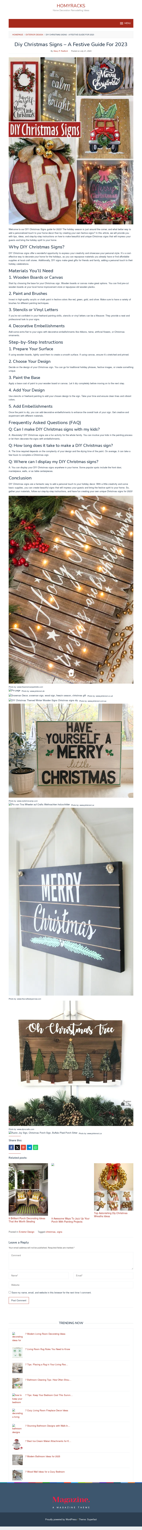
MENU (128, 23)
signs (59, 1231)
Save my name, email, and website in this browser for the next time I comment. (51, 1292)
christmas (51, 1231)
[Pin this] (23, 1147)
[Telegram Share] (29, 1147)
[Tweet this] (17, 1147)
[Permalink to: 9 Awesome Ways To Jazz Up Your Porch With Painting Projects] (71, 1189)
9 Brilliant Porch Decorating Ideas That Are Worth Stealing (27, 1219)
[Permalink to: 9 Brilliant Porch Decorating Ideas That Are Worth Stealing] (28, 1189)
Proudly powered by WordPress (61, 1519)
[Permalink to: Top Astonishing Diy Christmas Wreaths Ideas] (113, 1187)
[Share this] (11, 1147)
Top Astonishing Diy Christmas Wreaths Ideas (110, 1214)
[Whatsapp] (35, 1147)
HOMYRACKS (71, 6)
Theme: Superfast (88, 1519)
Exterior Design (26, 1231)
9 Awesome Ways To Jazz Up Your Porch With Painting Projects (70, 1220)
